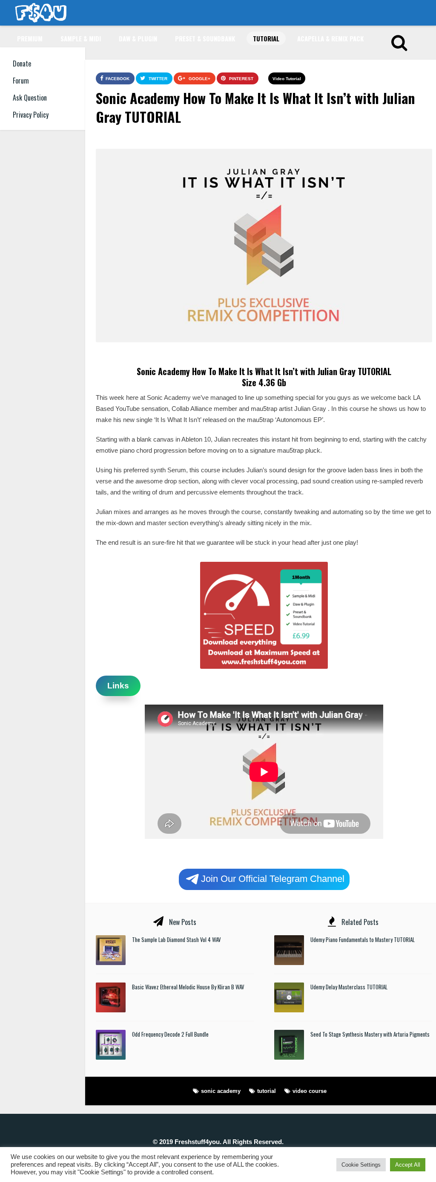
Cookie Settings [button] (361, 1165)
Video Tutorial (286, 78)
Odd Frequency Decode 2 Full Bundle (170, 1034)
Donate (22, 63)
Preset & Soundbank (205, 38)
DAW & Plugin (138, 38)
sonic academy (221, 1091)
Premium (30, 38)
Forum (21, 80)
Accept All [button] (407, 1165)
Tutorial (266, 38)
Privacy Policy (31, 115)
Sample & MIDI (80, 38)
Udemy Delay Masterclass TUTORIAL (348, 987)
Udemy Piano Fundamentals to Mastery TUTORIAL (362, 939)
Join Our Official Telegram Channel (272, 878)
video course (310, 1091)
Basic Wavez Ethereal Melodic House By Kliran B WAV (188, 987)
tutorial (266, 1091)
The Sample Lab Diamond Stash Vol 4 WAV (176, 939)
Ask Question (30, 97)
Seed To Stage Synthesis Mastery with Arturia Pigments (370, 1034)
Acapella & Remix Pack (330, 38)
